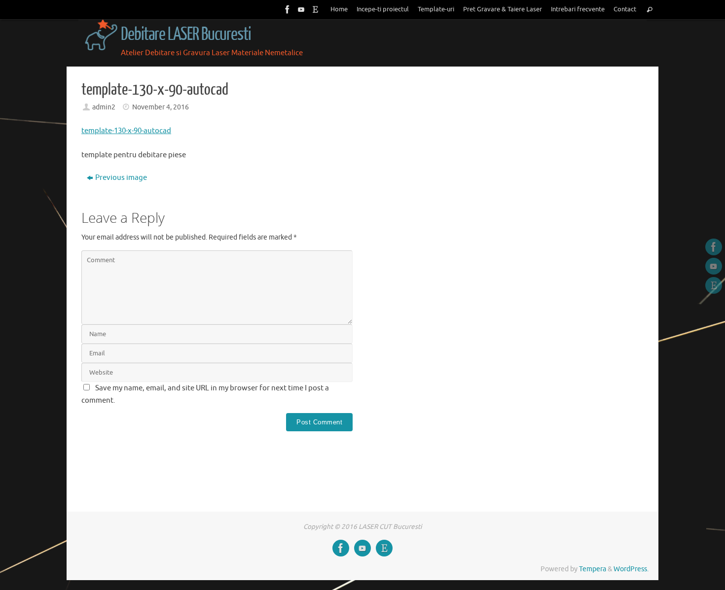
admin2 (103, 107)
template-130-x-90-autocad (126, 131)
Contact (625, 9)
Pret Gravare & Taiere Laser (502, 9)
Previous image (121, 177)
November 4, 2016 (160, 107)
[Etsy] (314, 9)
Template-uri (436, 9)
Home (339, 9)
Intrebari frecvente (578, 9)
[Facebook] (286, 9)
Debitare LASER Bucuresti (186, 34)
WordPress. (631, 569)
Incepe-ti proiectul (383, 9)
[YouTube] (300, 9)
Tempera (592, 569)
